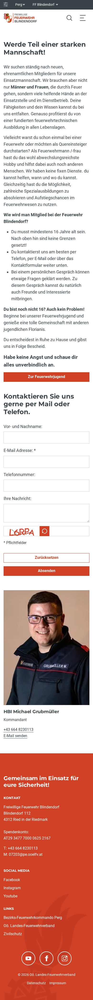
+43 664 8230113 (18, 729)
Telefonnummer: (19, 474)
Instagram (12, 888)
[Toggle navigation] (82, 18)
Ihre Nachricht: (17, 498)
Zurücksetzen (46, 557)
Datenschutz (36, 983)
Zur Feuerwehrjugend (46, 376)
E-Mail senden (15, 735)
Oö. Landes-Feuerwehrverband (29, 925)
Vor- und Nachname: (23, 426)
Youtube (10, 896)
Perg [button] (18, 4)
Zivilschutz (13, 934)
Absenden (46, 570)
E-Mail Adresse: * (20, 450)
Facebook (12, 880)
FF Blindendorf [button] (44, 4)
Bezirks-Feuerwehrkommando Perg (33, 917)
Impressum (57, 983)
